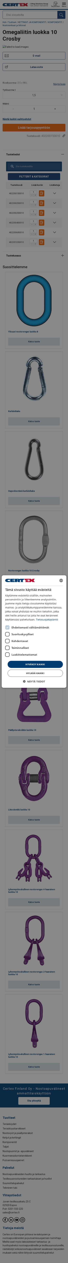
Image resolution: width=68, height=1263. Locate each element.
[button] (34, 681)
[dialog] (34, 631)
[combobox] (61, 580)
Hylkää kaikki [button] (35, 673)
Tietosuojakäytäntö (47, 619)
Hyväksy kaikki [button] (35, 664)
